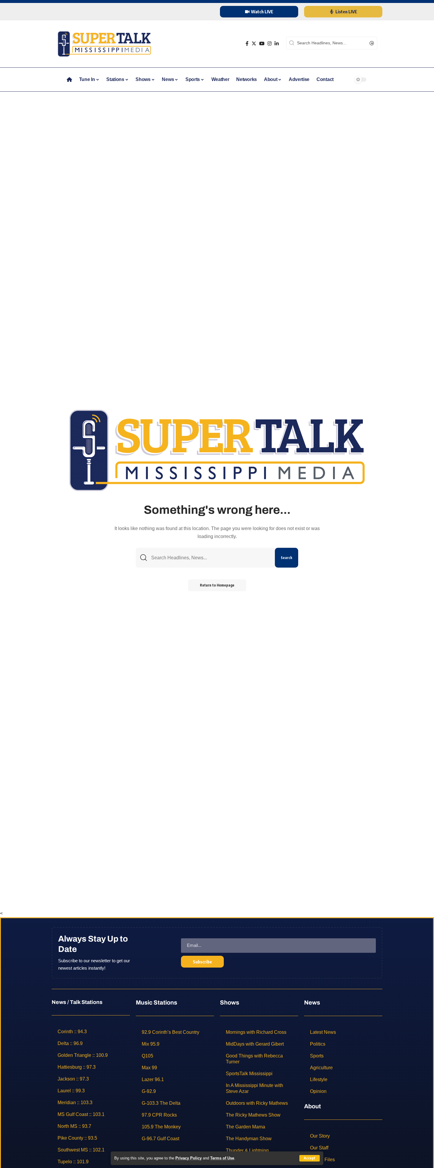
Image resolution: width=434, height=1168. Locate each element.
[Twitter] (254, 44)
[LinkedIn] (276, 44)
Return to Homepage (217, 585)
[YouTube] (262, 44)
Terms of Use (222, 1158)
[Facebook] (247, 44)
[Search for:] (211, 558)
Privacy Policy (188, 1158)
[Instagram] (269, 44)
